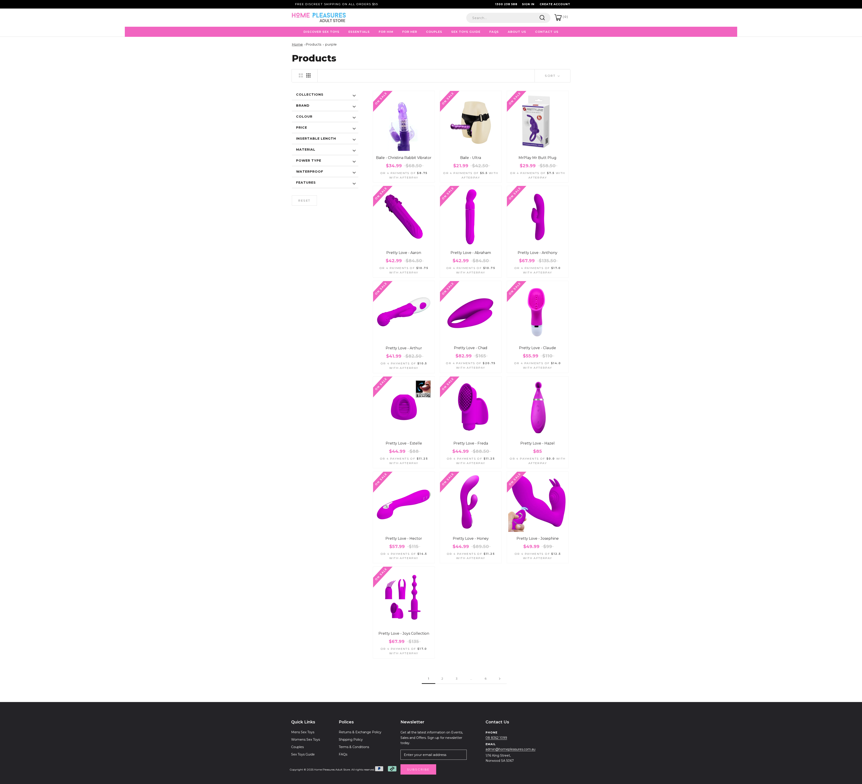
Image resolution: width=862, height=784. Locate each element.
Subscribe (418, 769)
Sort (551, 75)
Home (297, 44)
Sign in (528, 4)
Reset (304, 200)
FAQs (343, 754)
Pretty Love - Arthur (404, 348)
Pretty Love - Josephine (538, 538)
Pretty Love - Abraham (471, 253)
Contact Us (547, 31)
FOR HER (409, 31)
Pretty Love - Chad (470, 348)
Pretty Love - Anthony (537, 253)
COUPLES (434, 31)
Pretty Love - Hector (403, 538)
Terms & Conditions (354, 747)
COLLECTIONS (309, 94)
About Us (517, 31)
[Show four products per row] (308, 75)
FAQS (494, 31)
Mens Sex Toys (302, 732)
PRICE (301, 128)
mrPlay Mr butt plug (537, 158)
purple (331, 44)
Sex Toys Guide (465, 31)
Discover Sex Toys (321, 31)
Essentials (359, 31)
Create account (555, 4)
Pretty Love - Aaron (403, 253)
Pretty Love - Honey (471, 538)
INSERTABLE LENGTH (316, 139)
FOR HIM (386, 31)
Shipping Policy (351, 740)
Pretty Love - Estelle (404, 443)
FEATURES (306, 183)
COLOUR (304, 117)
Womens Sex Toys (305, 740)
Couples (297, 747)
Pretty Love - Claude (537, 348)
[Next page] (500, 679)
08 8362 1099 (496, 738)
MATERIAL (305, 150)
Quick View (403, 147)
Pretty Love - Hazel (537, 443)
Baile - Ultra (470, 158)
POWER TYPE (308, 161)
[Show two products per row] (301, 75)
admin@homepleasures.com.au (510, 749)
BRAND (303, 106)
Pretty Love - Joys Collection (403, 633)
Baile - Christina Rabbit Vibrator (403, 158)
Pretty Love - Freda (470, 443)
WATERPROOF (309, 172)
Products (313, 44)
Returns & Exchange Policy (360, 732)
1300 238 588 (506, 4)
